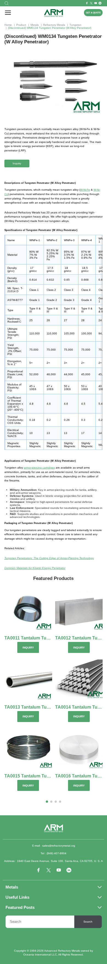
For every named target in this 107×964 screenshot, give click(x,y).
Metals (34, 24)
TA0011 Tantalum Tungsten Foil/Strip (28, 638)
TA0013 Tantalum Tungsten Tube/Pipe (28, 707)
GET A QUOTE (93, 12)
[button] (47, 801)
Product (21, 24)
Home (8, 24)
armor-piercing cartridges (39, 467)
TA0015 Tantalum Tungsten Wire (28, 776)
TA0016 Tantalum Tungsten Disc (79, 776)
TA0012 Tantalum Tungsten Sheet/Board (79, 638)
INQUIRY (28, 647)
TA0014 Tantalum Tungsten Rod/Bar (79, 707)
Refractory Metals (54, 24)
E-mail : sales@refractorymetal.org (53, 845)
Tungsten (75, 24)
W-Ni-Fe (85, 189)
